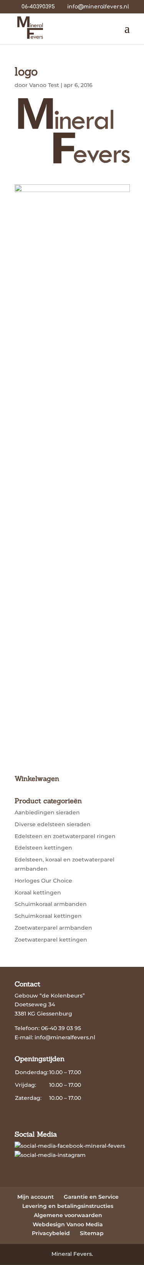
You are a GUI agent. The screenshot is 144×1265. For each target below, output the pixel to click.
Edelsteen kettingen (43, 847)
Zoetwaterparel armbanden (53, 927)
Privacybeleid (51, 1233)
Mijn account (35, 1196)
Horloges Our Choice (43, 880)
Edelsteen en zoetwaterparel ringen (65, 836)
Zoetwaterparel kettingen (51, 939)
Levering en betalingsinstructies (67, 1206)
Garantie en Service (91, 1196)
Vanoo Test (44, 85)
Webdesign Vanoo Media (68, 1224)
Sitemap (92, 1233)
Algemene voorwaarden (68, 1215)
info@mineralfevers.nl (65, 1037)
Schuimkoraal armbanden (51, 904)
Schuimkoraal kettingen (48, 915)
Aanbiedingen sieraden (47, 812)
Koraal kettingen (38, 892)
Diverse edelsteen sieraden (53, 824)
